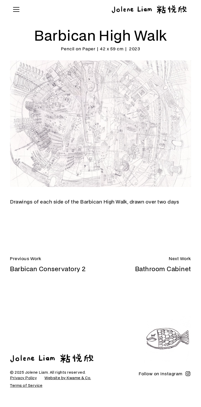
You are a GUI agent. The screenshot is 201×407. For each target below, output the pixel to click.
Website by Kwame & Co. (67, 377)
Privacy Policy (23, 377)
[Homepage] (52, 358)
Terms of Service (26, 385)
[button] (15, 9)
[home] (149, 10)
